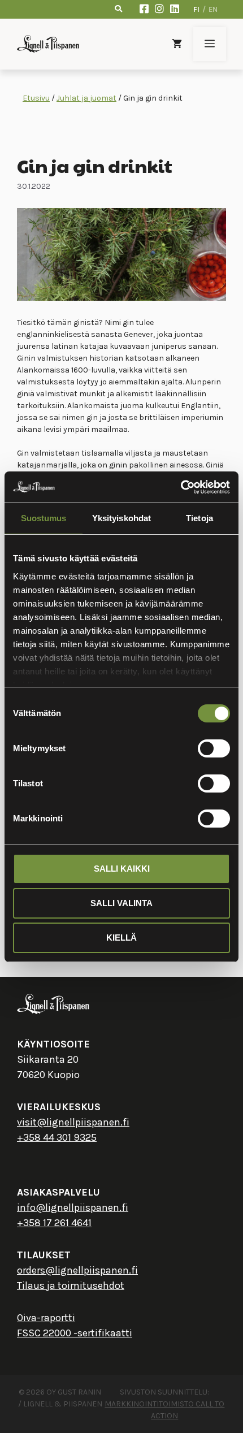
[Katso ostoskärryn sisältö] (176, 44)
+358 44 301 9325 (57, 1137)
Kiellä (121, 937)
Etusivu (36, 98)
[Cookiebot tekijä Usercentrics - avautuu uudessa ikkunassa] (180, 487)
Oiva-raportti (46, 1317)
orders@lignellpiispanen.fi (77, 1270)
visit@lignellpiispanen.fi (73, 1122)
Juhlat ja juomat (86, 98)
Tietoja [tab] (199, 518)
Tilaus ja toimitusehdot (70, 1285)
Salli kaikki (122, 868)
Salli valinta (121, 903)
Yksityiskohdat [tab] (121, 518)
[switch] (214, 748)
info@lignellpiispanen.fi (72, 1207)
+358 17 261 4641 (54, 1222)
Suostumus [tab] (44, 518)
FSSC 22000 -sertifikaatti (74, 1333)
